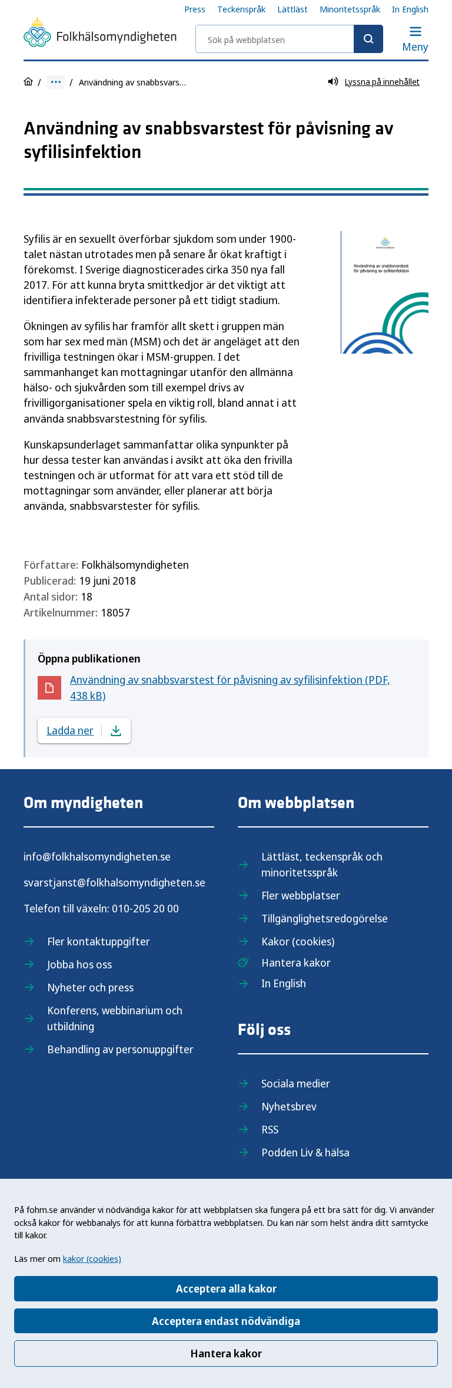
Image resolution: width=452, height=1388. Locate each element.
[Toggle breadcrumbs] (56, 82)
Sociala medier (295, 1083)
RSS (269, 1129)
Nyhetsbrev (289, 1106)
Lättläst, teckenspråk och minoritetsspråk (322, 864)
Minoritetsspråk (350, 9)
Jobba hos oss (79, 964)
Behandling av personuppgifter (120, 1049)
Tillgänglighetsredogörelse (324, 918)
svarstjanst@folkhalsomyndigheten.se (114, 882)
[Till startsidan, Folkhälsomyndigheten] (100, 34)
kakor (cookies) (92, 1258)
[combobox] (289, 39)
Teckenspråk (241, 9)
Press (194, 9)
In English (410, 9)
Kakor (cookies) (297, 941)
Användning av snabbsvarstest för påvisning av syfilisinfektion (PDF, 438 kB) (230, 687)
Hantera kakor (226, 1353)
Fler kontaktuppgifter (98, 941)
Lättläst (292, 9)
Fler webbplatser (300, 895)
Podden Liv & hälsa (305, 1152)
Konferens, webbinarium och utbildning (114, 1018)
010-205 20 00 (145, 908)
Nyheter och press (90, 987)
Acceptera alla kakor (226, 1288)
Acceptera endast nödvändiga (226, 1321)
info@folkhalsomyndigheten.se (97, 856)
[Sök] (368, 39)
